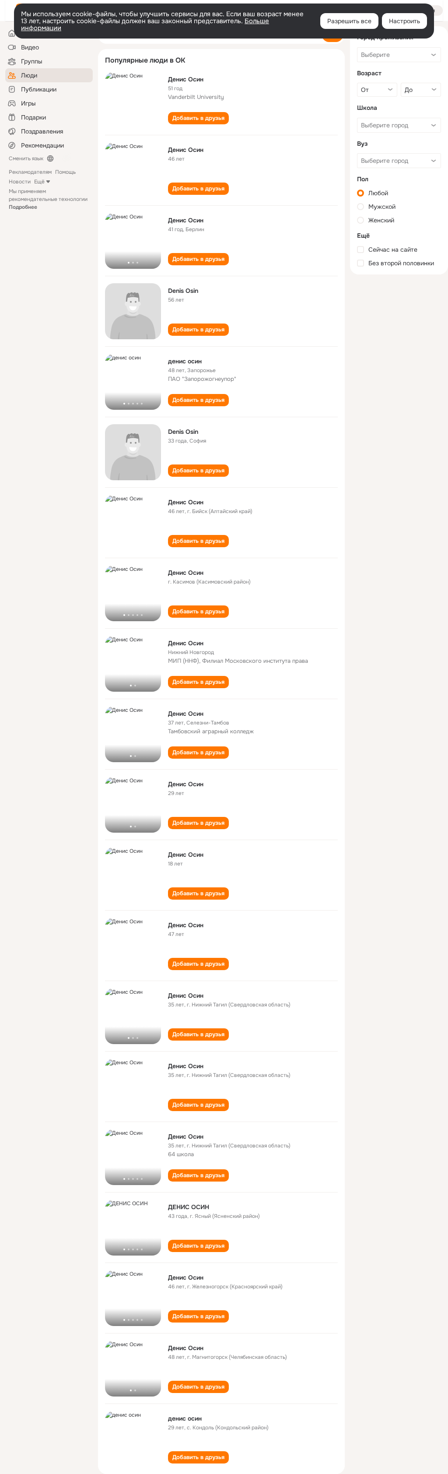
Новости (20, 181)
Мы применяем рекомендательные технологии (48, 199)
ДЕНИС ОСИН (188, 1207)
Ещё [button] (39, 181)
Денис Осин (185, 79)
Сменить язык (26, 158)
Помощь (65, 172)
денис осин (185, 361)
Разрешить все (349, 21)
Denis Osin (183, 291)
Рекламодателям (30, 172)
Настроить (404, 21)
